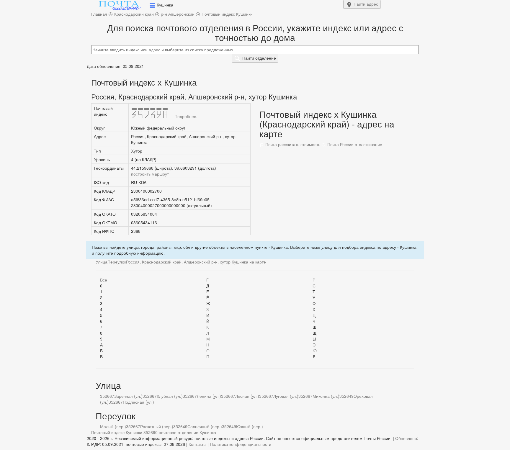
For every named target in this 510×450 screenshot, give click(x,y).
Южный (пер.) (249, 426)
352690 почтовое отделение (170, 432)
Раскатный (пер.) (156, 426)
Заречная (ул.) (128, 396)
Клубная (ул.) (170, 396)
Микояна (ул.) (326, 396)
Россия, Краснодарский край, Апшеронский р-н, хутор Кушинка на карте (196, 262)
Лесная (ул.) (247, 396)
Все (103, 280)
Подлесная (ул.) (138, 402)
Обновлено (406, 438)
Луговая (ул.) (285, 396)
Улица (101, 262)
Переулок (116, 262)
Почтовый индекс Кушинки (116, 432)
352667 (107, 396)
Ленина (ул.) (209, 396)
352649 (346, 396)
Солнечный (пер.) (204, 426)
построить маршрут (150, 174)
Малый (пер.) (113, 426)
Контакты (197, 444)
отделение (259, 58)
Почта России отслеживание (354, 144)
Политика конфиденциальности (240, 444)
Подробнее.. (186, 116)
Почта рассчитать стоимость (292, 144)
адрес (366, 4)
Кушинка (208, 432)
